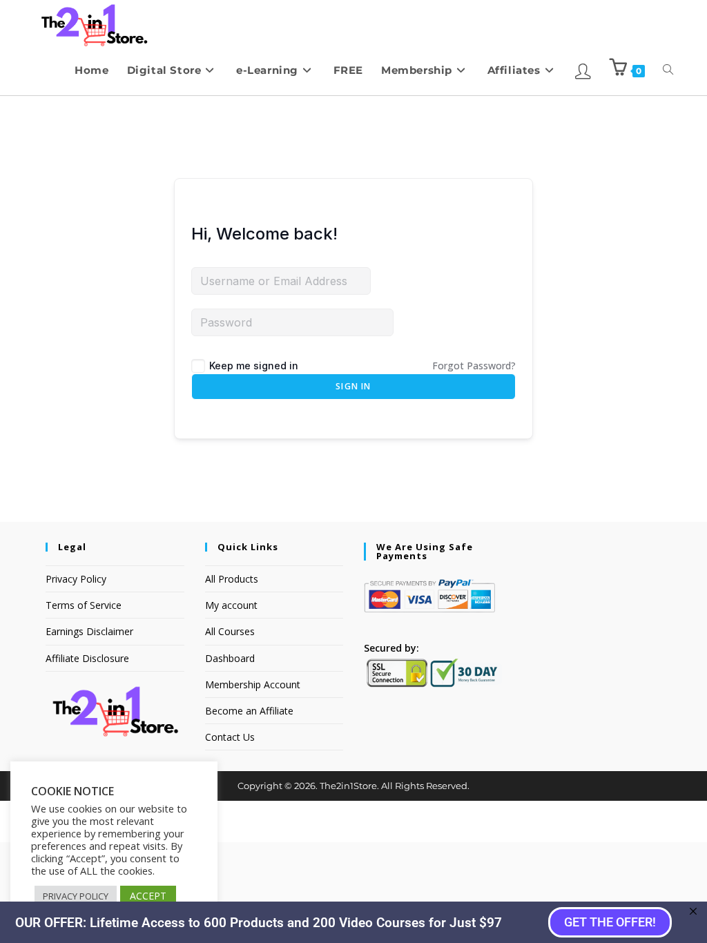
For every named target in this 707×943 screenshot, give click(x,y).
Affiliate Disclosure (87, 658)
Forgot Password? (474, 365)
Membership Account (252, 684)
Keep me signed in (253, 365)
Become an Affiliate (249, 710)
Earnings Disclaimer (89, 631)
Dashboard (230, 658)
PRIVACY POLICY (75, 896)
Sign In (353, 386)
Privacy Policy (76, 578)
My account (231, 605)
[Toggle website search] (668, 70)
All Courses (230, 631)
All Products (231, 578)
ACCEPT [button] (148, 895)
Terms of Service (84, 605)
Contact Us (230, 736)
